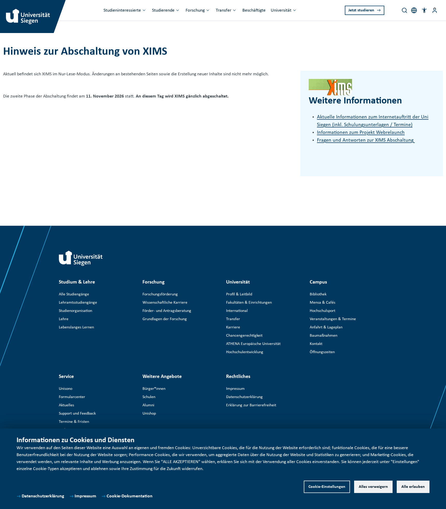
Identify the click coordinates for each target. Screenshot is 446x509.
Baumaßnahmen (323, 336)
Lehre (63, 319)
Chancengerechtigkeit (244, 336)
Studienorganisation (75, 311)
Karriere (233, 327)
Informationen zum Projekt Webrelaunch (361, 132)
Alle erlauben (413, 487)
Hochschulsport (322, 311)
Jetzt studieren (361, 10)
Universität (281, 10)
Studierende (163, 10)
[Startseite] (81, 258)
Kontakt (316, 344)
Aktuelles (66, 405)
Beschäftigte (254, 10)
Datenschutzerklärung (43, 496)
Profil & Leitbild (239, 294)
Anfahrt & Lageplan (326, 327)
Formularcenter (72, 397)
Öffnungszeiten (322, 352)
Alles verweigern (373, 487)
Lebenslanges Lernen (76, 327)
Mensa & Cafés (322, 303)
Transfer (223, 10)
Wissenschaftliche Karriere (164, 303)
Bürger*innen (153, 389)
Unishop (149, 413)
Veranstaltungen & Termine (333, 319)
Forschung (195, 10)
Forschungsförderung (160, 294)
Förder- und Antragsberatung (166, 311)
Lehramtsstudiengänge (78, 303)
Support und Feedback (77, 413)
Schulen (148, 397)
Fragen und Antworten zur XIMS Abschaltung (366, 140)
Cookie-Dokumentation (130, 496)
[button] (424, 10)
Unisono (65, 389)
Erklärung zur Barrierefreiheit (251, 405)
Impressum (85, 496)
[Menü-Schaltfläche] (435, 10)
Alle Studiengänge (74, 294)
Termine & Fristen (74, 422)
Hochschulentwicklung (244, 352)
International (237, 311)
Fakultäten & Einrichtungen (249, 303)
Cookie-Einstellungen (326, 487)
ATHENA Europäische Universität (253, 344)
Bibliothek (318, 294)
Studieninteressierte (122, 10)
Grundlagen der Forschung (164, 319)
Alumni (148, 405)
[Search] (404, 10)
